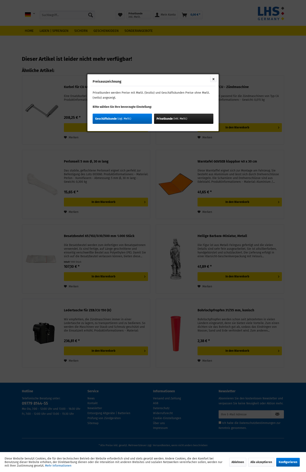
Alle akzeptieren (261, 462)
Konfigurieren (288, 462)
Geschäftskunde (113, 118)
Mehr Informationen (58, 465)
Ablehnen (237, 462)
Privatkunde (172, 118)
